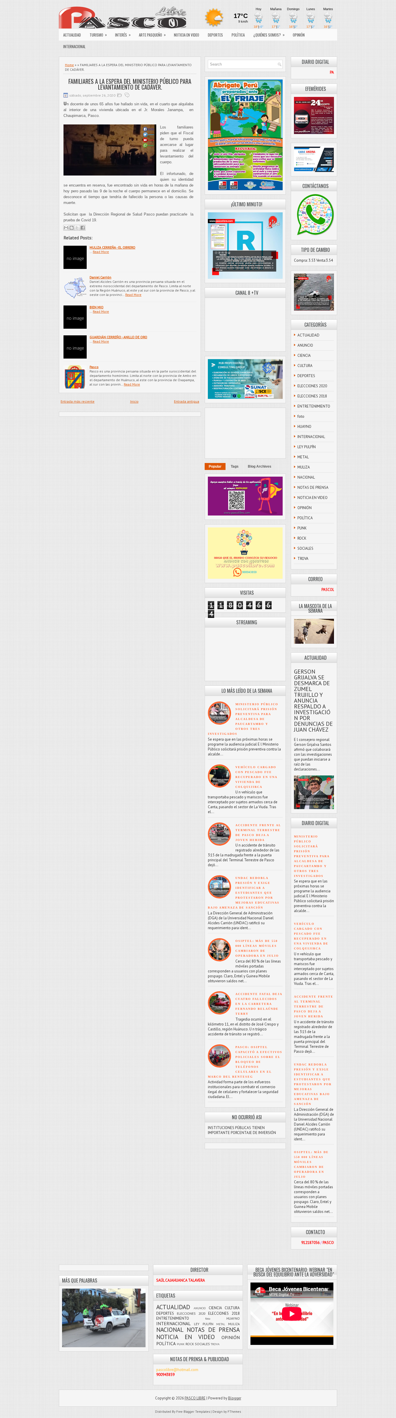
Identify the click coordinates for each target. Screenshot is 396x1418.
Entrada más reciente (78, 401)
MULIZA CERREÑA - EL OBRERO (112, 247)
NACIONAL (306, 477)
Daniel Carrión (100, 277)
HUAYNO (304, 426)
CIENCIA (304, 355)
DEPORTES (215, 35)
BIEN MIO (96, 307)
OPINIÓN (299, 35)
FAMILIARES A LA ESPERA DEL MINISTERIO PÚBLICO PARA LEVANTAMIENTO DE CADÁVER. (129, 84)
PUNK (302, 528)
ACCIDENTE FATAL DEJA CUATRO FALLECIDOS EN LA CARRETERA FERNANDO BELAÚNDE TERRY (258, 1003)
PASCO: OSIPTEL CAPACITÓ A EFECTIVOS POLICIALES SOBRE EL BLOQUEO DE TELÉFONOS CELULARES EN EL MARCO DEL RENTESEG (245, 1062)
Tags (235, 466)
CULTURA (305, 365)
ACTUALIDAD (72, 35)
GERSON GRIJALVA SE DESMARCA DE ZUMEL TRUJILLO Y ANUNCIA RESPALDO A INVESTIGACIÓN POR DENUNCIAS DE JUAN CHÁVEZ (313, 700)
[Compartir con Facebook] (83, 228)
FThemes (234, 1412)
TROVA (302, 558)
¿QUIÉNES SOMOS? (269, 35)
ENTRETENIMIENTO (313, 406)
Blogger (234, 1398)
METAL (303, 457)
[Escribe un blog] (72, 228)
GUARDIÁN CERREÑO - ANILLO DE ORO (118, 337)
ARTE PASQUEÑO (152, 35)
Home (69, 65)
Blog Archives (259, 466)
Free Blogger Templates (193, 1412)
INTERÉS (123, 35)
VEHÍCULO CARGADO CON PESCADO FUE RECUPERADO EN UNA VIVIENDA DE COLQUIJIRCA (256, 777)
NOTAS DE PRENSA (312, 487)
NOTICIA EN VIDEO (186, 35)
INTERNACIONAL (74, 46)
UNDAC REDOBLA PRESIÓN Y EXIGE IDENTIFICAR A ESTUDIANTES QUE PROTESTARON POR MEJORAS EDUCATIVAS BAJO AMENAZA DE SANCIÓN (243, 892)
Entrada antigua (186, 401)
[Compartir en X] (77, 228)
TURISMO (98, 35)
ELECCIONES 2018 (312, 396)
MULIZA (303, 467)
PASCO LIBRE (195, 1398)
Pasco (94, 367)
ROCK (301, 538)
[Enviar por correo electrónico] (66, 228)
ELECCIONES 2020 (312, 386)
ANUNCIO (305, 345)
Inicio (134, 401)
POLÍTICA (238, 35)
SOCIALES (305, 548)
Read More (101, 251)
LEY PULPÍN (306, 446)
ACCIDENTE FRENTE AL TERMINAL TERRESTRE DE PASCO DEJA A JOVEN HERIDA (313, 1006)
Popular (215, 466)
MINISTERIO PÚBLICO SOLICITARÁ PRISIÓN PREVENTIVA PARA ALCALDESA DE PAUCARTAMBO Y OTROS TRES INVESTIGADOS (243, 719)
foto (300, 416)
